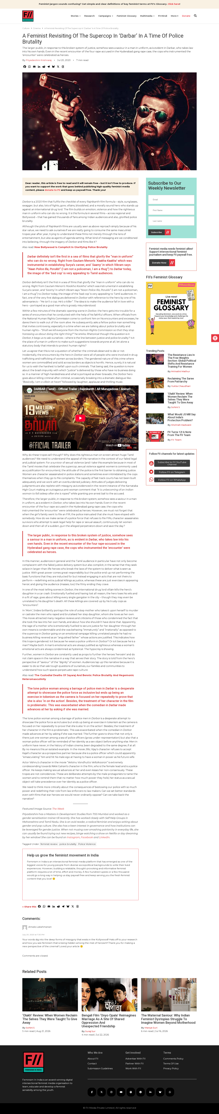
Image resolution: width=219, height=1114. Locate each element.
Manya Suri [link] (151, 1027)
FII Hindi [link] (162, 16)
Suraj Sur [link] (90, 1031)
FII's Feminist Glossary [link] (164, 277)
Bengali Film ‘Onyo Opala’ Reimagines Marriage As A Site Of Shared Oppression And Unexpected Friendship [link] (109, 1020)
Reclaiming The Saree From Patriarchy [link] (181, 380)
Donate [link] (186, 16)
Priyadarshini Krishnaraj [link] (39, 60)
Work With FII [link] (133, 1068)
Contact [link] (92, 1063)
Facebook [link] (87, 837)
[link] (215, 338)
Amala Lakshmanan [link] (40, 926)
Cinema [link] (37, 28)
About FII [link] (93, 1058)
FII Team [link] (176, 439)
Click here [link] (174, 4)
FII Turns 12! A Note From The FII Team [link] (179, 433)
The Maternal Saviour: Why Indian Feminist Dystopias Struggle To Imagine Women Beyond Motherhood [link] (168, 1018)
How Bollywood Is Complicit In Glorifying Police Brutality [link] (71, 247)
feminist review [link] (49, 844)
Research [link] (89, 16)
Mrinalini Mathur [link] (180, 371)
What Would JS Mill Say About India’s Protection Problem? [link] (182, 417)
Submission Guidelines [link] (100, 1068)
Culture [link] (25, 28)
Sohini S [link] (175, 407)
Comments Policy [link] (173, 1058)
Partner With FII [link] (134, 1063)
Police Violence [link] (87, 844)
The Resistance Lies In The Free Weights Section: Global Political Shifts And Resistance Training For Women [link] (182, 360)
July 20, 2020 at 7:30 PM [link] (33, 934)
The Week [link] (58, 808)
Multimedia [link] (146, 16)
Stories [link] (75, 16)
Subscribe (156, 232)
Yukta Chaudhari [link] (180, 386)
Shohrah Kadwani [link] (181, 424)
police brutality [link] (67, 844)
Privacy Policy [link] (171, 1068)
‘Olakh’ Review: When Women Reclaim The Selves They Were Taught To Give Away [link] (180, 398)
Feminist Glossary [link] (126, 16)
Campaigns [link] (105, 16)
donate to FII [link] (52, 190)
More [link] (174, 16)
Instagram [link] (73, 837)
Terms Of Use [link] (171, 1063)
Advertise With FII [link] (135, 1058)
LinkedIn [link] (104, 837)
